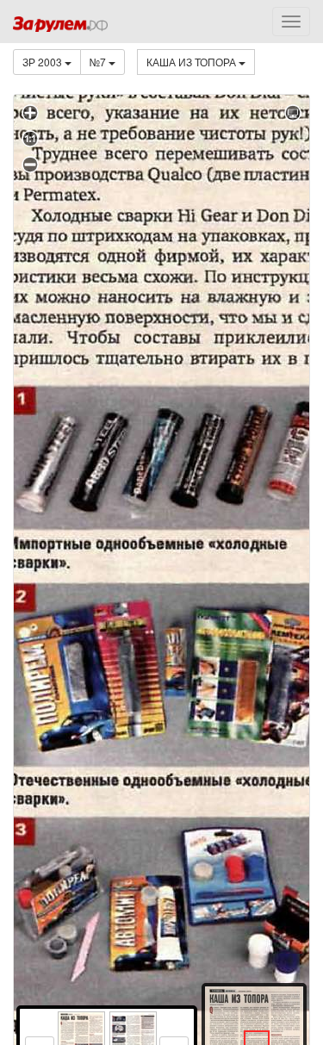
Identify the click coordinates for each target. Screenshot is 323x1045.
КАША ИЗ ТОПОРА (192, 61)
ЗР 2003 (43, 61)
